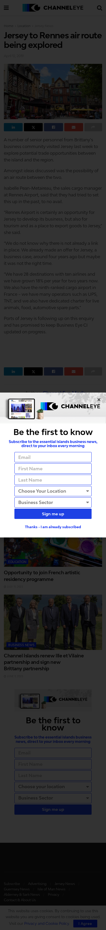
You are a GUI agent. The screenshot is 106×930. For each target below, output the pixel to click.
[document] (53, 465)
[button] (99, 400)
